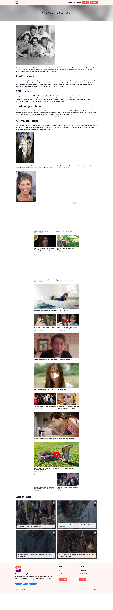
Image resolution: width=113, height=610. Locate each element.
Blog (60, 573)
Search (61, 576)
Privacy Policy (83, 570)
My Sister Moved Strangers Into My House (29, 526)
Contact (85, 2)
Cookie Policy (83, 573)
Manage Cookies (84, 576)
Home (60, 570)
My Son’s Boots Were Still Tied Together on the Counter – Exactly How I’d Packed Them (77, 555)
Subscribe (93, 2)
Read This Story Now (23, 574)
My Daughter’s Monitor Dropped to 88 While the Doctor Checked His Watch (77, 525)
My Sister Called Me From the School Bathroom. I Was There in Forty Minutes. (35, 555)
